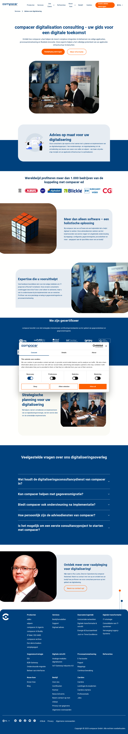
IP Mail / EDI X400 (34, 635)
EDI (28, 659)
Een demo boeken (34, 643)
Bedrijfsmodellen (59, 619)
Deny (35, 386)
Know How (31, 682)
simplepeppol (32, 647)
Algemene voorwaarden (61, 710)
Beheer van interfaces (36, 670)
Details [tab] (64, 353)
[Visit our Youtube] (30, 721)
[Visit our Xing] (20, 721)
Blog (28, 686)
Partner (55, 690)
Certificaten (57, 686)
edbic (29, 619)
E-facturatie (82, 659)
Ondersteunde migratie (36, 666)
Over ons (55, 682)
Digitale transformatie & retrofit (87, 625)
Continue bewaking (85, 670)
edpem (30, 623)
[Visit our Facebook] (25, 721)
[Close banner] (106, 346)
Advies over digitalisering (33, 11)
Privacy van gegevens (61, 706)
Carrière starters (84, 690)
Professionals (83, 694)
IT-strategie (107, 619)
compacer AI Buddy (35, 631)
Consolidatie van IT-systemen (111, 625)
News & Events (58, 694)
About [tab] (94, 353)
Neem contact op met (61, 698)
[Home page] (10, 5)
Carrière (81, 682)
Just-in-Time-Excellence (87, 634)
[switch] (53, 378)
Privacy (51, 721)
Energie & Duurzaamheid (87, 630)
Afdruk (55, 702)
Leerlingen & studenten (87, 686)
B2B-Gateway (32, 663)
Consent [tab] (34, 353)
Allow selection (64, 386)
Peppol (80, 663)
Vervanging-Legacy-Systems (111, 632)
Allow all (93, 386)
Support (55, 623)
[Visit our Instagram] (34, 721)
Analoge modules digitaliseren (59, 660)
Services (17, 11)
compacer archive (34, 639)
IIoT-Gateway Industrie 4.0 (63, 666)
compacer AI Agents (35, 627)
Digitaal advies (58, 627)
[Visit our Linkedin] (15, 721)
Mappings (81, 666)
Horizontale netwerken (87, 619)
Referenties (61, 5)
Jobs (80, 698)
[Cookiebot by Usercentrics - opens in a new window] (94, 345)
